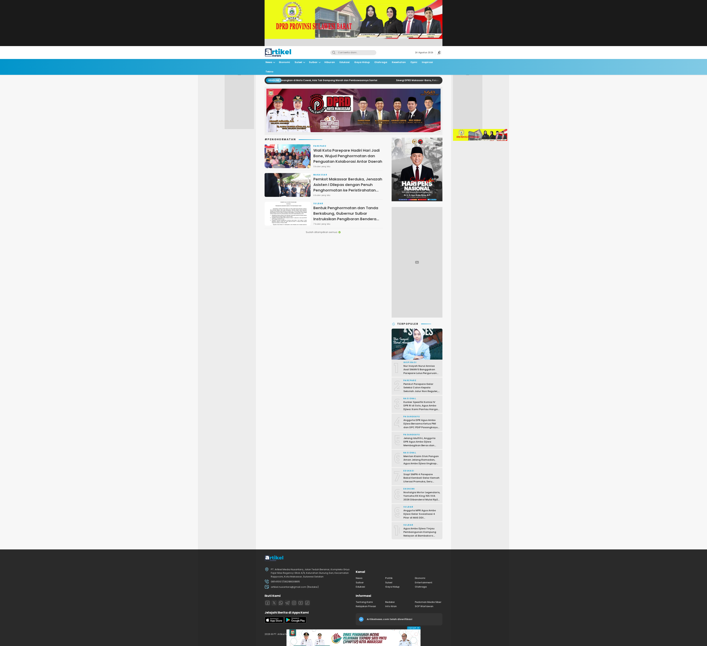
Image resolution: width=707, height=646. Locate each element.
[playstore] (295, 622)
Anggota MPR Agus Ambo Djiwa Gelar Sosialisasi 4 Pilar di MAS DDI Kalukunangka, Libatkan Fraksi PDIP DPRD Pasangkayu (419, 519)
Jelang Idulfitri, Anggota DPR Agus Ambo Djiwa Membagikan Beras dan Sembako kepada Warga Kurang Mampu (419, 445)
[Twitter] (274, 603)
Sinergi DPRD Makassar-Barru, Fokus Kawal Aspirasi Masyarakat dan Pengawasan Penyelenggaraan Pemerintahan (426, 80)
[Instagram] (294, 603)
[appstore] (274, 622)
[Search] (333, 52)
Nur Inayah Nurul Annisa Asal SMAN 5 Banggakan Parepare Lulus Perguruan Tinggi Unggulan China (420, 371)
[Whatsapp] (281, 603)
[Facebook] (267, 603)
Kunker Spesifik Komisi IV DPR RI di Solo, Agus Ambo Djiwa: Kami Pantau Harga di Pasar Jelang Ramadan (420, 407)
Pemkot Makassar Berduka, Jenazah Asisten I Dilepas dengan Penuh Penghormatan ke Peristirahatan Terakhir (347, 187)
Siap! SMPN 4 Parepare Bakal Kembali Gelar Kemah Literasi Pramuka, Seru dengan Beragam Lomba (421, 480)
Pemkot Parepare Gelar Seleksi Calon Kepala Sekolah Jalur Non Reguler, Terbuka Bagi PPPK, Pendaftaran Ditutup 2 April (421, 391)
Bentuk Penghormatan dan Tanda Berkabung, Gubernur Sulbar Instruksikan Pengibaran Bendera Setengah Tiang (345, 216)
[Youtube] (301, 603)
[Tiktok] (307, 603)
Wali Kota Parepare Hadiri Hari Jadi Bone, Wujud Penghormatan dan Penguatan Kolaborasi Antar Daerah (347, 156)
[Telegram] (287, 603)
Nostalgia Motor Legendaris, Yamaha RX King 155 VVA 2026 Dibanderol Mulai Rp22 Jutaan (421, 498)
